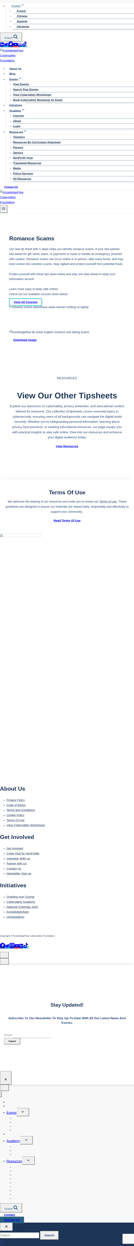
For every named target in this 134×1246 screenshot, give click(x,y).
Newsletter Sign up (19, 873)
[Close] (5, 1078)
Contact (9, 1215)
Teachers (19, 137)
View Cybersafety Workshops (32, 94)
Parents (18, 147)
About (17, 121)
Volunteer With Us (18, 858)
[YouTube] (15, 46)
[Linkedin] (2, 46)
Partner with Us (17, 863)
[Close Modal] (4, 955)
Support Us (12, 1220)
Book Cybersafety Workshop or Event (37, 100)
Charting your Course (20, 896)
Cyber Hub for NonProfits (23, 853)
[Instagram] (20, 46)
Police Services (23, 173)
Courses (18, 115)
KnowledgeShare (18, 912)
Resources (14, 1161)
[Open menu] (3, 209)
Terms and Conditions (21, 810)
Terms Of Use (16, 820)
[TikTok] (24, 46)
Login (16, 126)
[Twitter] (6, 46)
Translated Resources (27, 163)
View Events (21, 84)
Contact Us (11, 187)
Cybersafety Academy (21, 902)
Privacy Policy (16, 800)
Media (17, 168)
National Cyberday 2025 (22, 907)
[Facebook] (10, 46)
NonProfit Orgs (23, 157)
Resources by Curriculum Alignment (37, 142)
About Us (15, 68)
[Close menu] (1, 1094)
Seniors (18, 152)
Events (12, 1112)
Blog (12, 73)
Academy (13, 1141)
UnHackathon (15, 917)
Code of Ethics (16, 805)
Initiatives (15, 105)
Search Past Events (25, 89)
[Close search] (6, 1227)
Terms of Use (108, 501)
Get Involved (15, 848)
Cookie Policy (15, 815)
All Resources (22, 178)
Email (8, 1035)
